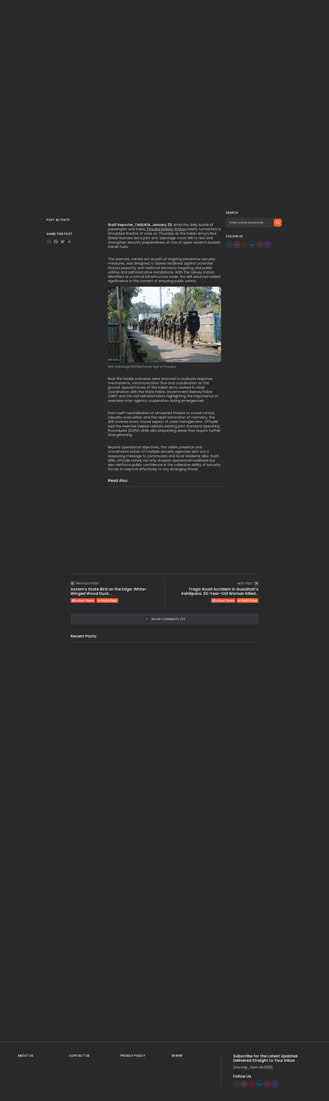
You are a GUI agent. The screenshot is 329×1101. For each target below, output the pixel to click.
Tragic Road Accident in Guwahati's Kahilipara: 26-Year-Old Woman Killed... (219, 591)
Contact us (79, 1055)
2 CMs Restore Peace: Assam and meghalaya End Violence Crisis (200, 497)
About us (25, 1055)
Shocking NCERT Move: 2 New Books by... (210, 713)
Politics (117, 8)
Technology (191, 8)
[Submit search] (278, 222)
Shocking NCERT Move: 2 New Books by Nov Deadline (185, 506)
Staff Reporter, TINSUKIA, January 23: (140, 224)
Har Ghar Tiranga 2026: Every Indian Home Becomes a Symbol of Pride (194, 550)
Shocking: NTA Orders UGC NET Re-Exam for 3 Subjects (187, 533)
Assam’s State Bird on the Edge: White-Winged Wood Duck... (109, 591)
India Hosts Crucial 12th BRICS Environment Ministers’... (212, 818)
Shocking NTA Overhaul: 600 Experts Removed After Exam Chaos (196, 515)
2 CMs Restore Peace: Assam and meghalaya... (106, 725)
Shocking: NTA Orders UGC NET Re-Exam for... (113, 910)
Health (235, 8)
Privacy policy (132, 1055)
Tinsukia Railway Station (166, 229)
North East (118, 39)
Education (129, 506)
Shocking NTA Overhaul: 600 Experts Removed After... (109, 816)
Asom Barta (100, 78)
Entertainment (162, 8)
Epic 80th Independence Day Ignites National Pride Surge (181, 541)
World (78, 8)
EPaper (255, 8)
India (96, 8)
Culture (215, 8)
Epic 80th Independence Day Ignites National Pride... (205, 917)
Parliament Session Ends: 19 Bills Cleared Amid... (210, 1008)
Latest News (93, 39)
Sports (137, 8)
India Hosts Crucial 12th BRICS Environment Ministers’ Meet (182, 524)
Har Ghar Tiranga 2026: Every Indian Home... (108, 1000)
